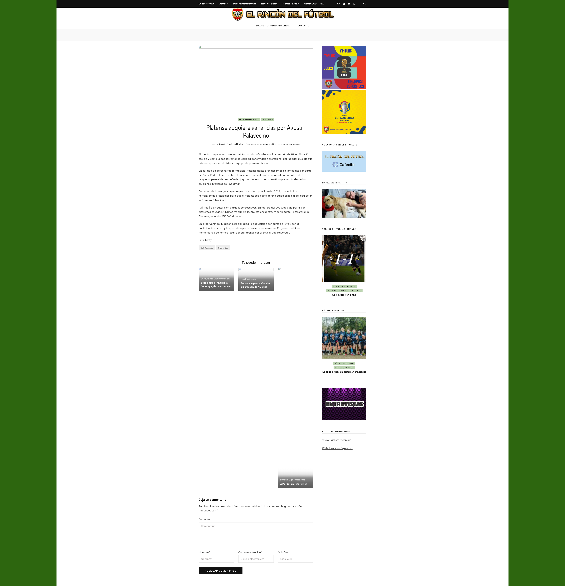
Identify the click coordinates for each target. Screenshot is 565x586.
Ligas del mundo (269, 3)
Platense (268, 120)
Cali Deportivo (207, 248)
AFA (322, 3)
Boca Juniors (207, 278)
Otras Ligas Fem (344, 368)
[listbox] (344, 268)
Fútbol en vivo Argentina (337, 448)
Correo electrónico (250, 552)
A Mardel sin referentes (293, 483)
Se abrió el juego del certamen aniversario (344, 371)
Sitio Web (284, 552)
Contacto (303, 25)
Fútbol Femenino (291, 3)
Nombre (204, 552)
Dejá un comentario (290, 144)
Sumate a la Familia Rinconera (273, 25)
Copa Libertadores (344, 286)
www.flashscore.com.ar (336, 440)
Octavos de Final (337, 291)
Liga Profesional (206, 3)
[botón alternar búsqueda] (364, 4)
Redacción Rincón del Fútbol (229, 144)
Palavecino (223, 248)
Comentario (206, 519)
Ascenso (224, 3)
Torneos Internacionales (244, 3)
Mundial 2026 (310, 3)
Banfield (284, 479)
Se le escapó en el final (344, 294)
